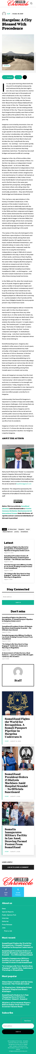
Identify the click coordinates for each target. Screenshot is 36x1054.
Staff (8, 14)
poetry (16, 532)
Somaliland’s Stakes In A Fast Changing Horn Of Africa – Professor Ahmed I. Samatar (15, 997)
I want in (18, 602)
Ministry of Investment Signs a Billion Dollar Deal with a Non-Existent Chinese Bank (16, 1004)
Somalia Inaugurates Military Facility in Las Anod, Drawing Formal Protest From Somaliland (18, 566)
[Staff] (4, 14)
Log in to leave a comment (18, 867)
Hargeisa (21, 529)
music (28, 529)
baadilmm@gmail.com (23, 484)
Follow (18, 887)
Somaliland (24, 532)
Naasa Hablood (7, 532)
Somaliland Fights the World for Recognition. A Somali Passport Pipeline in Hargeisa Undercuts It (16, 549)
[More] (25, 77)
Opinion (6, 65)
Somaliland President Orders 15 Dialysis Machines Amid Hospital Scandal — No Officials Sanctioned (17, 557)
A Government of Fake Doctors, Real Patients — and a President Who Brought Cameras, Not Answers (17, 655)
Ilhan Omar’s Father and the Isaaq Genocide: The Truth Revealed (17, 983)
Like (6, 887)
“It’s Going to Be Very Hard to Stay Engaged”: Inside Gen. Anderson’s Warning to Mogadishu (17, 575)
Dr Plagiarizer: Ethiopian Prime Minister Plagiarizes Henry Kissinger (17, 989)
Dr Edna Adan (12, 529)
